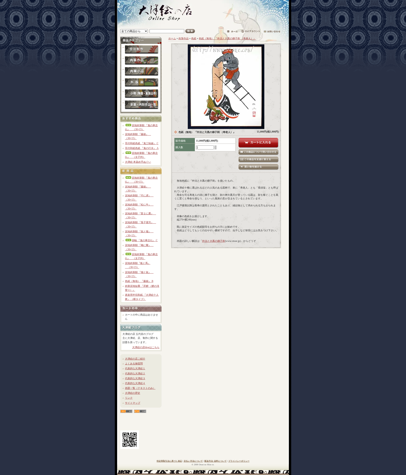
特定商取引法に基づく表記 (169, 461)
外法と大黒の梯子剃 (213, 241)
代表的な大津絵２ (135, 373)
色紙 (193, 38)
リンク (129, 397)
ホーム (172, 38)
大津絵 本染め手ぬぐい (138, 161)
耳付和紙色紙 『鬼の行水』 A (142, 148)
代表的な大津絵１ (135, 368)
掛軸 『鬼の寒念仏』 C (145, 240)
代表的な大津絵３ (135, 378)
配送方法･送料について (215, 461)
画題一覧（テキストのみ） (140, 388)
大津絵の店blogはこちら (145, 347)
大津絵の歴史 (132, 392)
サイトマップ (132, 402)
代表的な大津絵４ (135, 383)
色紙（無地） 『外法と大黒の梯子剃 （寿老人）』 (227, 38)
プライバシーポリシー (239, 461)
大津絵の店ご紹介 (135, 358)
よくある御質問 (134, 363)
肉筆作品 (183, 38)
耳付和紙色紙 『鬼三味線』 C (141, 143)
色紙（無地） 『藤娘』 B (139, 281)
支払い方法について (193, 461)
